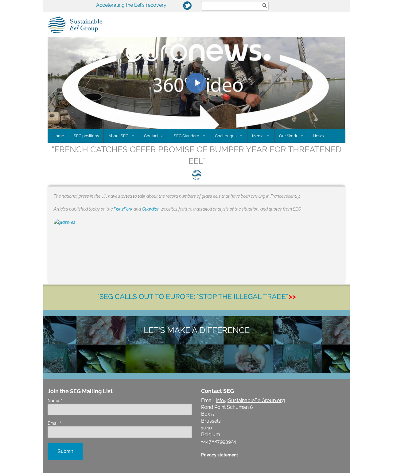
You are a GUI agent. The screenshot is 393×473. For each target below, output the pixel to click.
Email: (54, 423)
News (318, 136)
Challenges (225, 136)
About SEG (118, 136)
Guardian (151, 208)
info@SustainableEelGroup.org (250, 400)
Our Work (288, 136)
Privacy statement (219, 454)
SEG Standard (186, 136)
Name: (55, 400)
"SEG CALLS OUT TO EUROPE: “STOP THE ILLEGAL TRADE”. (196, 296)
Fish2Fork (123, 208)
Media (257, 136)
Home (58, 136)
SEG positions (86, 136)
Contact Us (154, 136)
